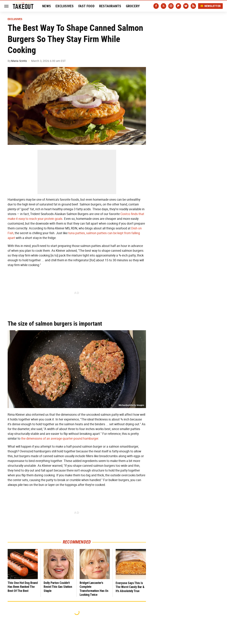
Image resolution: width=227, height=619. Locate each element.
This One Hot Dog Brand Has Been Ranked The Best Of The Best (23, 587)
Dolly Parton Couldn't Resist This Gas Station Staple (58, 587)
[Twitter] (163, 6)
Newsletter (212, 6)
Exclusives (65, 6)
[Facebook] (156, 6)
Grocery (133, 6)
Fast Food (86, 6)
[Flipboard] (178, 6)
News (46, 6)
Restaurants (110, 6)
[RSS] (193, 6)
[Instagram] (171, 6)
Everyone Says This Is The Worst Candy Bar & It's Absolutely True (130, 587)
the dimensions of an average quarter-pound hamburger (59, 438)
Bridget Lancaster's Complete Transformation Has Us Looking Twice (94, 589)
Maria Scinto (19, 61)
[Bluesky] (186, 6)
